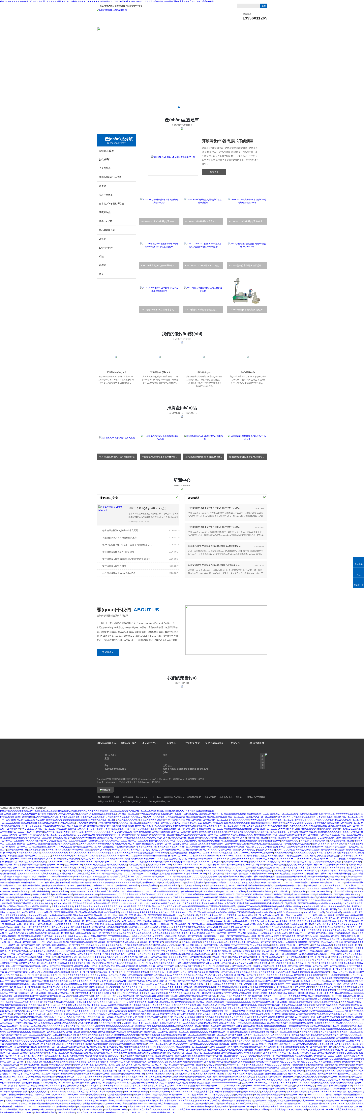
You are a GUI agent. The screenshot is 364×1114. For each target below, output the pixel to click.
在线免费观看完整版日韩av (268, 969)
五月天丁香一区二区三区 (115, 1106)
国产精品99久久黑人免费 (320, 948)
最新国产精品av (106, 1035)
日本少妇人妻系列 (190, 829)
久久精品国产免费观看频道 (188, 903)
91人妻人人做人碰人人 (297, 826)
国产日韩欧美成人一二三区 (179, 1097)
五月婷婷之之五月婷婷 (229, 927)
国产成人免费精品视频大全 (90, 954)
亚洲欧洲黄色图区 (94, 930)
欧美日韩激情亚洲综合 (326, 963)
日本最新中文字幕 (170, 918)
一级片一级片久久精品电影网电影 (140, 829)
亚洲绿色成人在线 (13, 924)
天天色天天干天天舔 (240, 945)
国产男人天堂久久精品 (212, 942)
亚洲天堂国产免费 (84, 1041)
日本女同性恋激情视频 (114, 829)
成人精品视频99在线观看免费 (93, 858)
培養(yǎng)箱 (105, 221)
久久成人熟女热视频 (239, 882)
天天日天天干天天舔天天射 (185, 927)
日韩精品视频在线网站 (157, 978)
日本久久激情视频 (294, 915)
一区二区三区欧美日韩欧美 (285, 835)
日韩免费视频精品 (107, 984)
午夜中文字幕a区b (234, 1035)
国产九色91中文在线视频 (283, 942)
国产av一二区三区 (275, 879)
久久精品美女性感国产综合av (314, 906)
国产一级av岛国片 (232, 1065)
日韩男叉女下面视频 (228, 1044)
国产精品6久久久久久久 (279, 1020)
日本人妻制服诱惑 (106, 846)
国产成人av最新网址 (336, 879)
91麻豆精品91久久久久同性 (198, 861)
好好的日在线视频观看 (15, 1005)
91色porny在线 (13, 912)
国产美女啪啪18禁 (266, 1056)
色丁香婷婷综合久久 (297, 1065)
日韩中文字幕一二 (329, 933)
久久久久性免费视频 (239, 1097)
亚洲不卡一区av (241, 978)
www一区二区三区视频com (104, 1070)
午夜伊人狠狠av (10, 888)
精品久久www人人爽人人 (79, 936)
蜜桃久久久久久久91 (108, 894)
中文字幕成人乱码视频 (334, 915)
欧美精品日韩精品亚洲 (217, 817)
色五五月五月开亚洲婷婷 (286, 1100)
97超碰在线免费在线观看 (61, 915)
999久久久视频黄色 (33, 841)
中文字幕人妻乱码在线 (260, 1014)
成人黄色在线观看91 (320, 972)
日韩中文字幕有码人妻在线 (115, 954)
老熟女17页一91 (197, 993)
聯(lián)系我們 (257, 29)
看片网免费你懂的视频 (42, 846)
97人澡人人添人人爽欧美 (14, 915)
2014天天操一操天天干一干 (228, 933)
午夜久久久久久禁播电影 (334, 1041)
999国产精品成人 (29, 912)
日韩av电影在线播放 (237, 948)
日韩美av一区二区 (190, 867)
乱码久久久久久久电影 (218, 832)
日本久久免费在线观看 (86, 823)
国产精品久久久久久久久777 (321, 1011)
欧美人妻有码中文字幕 (181, 1020)
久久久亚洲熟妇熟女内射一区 (74, 1029)
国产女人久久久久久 (77, 852)
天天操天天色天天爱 (290, 969)
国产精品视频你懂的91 (146, 996)
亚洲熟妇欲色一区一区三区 (181, 1088)
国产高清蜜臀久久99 (68, 957)
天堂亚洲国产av (110, 930)
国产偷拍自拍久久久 (304, 820)
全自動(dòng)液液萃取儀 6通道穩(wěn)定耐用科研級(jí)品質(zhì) (230, 141)
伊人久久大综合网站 (163, 826)
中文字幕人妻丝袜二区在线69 (197, 1070)
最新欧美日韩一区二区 (175, 849)
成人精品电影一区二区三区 (180, 1053)
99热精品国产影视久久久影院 (242, 832)
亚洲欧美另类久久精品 (160, 1005)
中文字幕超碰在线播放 (301, 1020)
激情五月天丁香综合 (77, 1062)
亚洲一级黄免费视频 (149, 885)
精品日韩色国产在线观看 (338, 981)
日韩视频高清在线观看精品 (304, 817)
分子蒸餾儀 (104, 168)
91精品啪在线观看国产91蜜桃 (155, 1088)
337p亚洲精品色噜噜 (187, 963)
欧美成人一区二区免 (206, 1094)
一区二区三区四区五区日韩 (38, 927)
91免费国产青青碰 (220, 1070)
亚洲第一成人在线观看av (128, 885)
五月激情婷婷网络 (21, 996)
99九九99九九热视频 (62, 846)
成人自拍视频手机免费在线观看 (166, 933)
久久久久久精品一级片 (313, 915)
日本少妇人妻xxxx (30, 1109)
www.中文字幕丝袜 (103, 1079)
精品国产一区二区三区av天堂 (254, 1082)
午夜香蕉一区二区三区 (247, 1088)
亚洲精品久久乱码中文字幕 (329, 1079)
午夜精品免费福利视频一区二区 (231, 930)
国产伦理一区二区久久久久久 (38, 855)
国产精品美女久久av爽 (52, 900)
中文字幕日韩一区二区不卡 (44, 876)
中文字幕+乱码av (12, 829)
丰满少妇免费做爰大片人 (62, 906)
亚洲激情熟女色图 (327, 870)
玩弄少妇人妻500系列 (208, 927)
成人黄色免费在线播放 (157, 1053)
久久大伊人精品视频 (123, 832)
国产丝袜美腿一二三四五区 (190, 1029)
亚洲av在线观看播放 (24, 817)
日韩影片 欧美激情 (259, 1020)
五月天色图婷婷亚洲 (178, 852)
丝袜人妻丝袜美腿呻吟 (10, 814)
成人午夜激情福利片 (198, 948)
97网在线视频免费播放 (149, 814)
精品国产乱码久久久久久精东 (241, 858)
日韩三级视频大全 (29, 823)
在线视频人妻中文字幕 (189, 966)
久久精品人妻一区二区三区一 (344, 1050)
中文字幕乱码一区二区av (330, 969)
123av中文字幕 (16, 1073)
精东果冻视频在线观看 (248, 915)
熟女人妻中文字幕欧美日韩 (106, 999)
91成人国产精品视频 (242, 870)
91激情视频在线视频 (116, 888)
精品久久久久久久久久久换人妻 (120, 1026)
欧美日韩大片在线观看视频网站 (19, 978)
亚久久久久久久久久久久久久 (238, 1002)
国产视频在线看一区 (293, 1103)
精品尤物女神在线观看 (60, 882)
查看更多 (214, 172)
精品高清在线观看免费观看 (310, 1041)
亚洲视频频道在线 (269, 906)
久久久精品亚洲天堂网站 (203, 939)
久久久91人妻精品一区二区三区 (225, 849)
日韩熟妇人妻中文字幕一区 (211, 814)
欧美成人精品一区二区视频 (116, 1109)
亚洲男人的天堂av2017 (173, 1017)
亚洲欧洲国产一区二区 (177, 972)
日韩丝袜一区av (149, 930)
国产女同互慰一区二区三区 (265, 829)
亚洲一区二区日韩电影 (181, 832)
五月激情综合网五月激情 (49, 844)
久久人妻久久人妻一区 (171, 906)
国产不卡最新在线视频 (257, 855)
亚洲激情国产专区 (116, 858)
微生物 (102, 186)
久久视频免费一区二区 (137, 1076)
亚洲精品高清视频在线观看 (283, 1014)
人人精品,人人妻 (138, 817)
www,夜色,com (159, 984)
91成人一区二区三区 (327, 909)
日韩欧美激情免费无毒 (107, 823)
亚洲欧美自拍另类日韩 (120, 933)
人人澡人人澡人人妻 (128, 903)
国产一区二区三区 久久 (347, 984)
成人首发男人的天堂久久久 (318, 1050)
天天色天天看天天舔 (62, 978)
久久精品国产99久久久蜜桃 (329, 903)
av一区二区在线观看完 (23, 990)
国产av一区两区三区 (53, 832)
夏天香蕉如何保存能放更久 (342, 1017)
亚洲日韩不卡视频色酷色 (30, 900)
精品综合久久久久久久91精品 (162, 841)
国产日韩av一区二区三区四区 (233, 855)
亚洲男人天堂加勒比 (337, 826)
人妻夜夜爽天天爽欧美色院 (248, 906)
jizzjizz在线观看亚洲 (97, 888)
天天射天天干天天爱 (134, 858)
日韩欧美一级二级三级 (298, 993)
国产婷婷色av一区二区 (176, 951)
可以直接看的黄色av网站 (129, 930)
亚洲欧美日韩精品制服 (222, 951)
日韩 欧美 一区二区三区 (127, 814)
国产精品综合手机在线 (112, 873)
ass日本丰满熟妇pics (175, 861)
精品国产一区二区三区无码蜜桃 (119, 879)
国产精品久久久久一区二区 (60, 951)
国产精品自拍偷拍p (78, 909)
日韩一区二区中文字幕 (252, 1029)
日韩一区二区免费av (224, 963)
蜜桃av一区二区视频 (210, 846)
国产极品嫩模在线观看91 (222, 1041)
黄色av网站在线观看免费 (127, 966)
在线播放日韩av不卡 (350, 1062)
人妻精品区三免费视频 (172, 921)
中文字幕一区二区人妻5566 (260, 936)
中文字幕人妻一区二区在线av (37, 1073)
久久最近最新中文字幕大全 (202, 1062)
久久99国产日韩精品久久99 (342, 1088)
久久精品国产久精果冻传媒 (250, 918)
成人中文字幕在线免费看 (16, 972)
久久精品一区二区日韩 (177, 984)
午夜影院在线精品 (190, 814)
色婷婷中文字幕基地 (144, 826)
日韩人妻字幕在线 (227, 1023)
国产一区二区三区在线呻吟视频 (231, 826)
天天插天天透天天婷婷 (106, 835)
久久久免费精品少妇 (86, 835)
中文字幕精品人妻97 (241, 1020)
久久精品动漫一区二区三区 (259, 948)
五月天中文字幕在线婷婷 (293, 957)
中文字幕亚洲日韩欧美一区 (21, 993)
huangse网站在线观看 (353, 897)
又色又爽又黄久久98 (119, 900)
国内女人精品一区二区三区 (276, 996)
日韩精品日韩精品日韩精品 (330, 897)
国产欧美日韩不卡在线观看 (333, 849)
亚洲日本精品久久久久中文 (221, 984)
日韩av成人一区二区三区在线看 (284, 814)
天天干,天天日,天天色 (217, 948)
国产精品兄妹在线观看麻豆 (183, 1002)
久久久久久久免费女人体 (343, 900)
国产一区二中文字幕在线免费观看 (133, 972)
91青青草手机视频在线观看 (165, 936)
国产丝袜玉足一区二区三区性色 (99, 1008)
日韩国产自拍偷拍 (67, 823)
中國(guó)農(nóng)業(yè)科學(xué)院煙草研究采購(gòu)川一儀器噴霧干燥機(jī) (214, 527)
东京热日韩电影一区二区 (212, 1085)
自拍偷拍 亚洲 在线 (89, 939)
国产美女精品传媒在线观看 (348, 1038)
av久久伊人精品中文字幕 (158, 838)
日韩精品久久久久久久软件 (330, 832)
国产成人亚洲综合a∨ (281, 948)
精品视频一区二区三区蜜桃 (255, 993)
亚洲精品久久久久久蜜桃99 (27, 897)
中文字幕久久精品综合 (323, 1067)
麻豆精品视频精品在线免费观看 (238, 829)
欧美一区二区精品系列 (149, 987)
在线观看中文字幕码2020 (20, 835)
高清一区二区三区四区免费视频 (302, 903)
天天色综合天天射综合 (83, 903)
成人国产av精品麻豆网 (227, 864)
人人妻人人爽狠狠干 (99, 1011)
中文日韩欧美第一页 (43, 978)
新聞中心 (171, 743)
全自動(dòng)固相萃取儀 (111, 203)
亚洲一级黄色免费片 (320, 1017)
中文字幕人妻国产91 (172, 1065)
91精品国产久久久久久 (137, 888)
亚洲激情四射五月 (129, 870)
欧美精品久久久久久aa (109, 855)
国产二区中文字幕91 (16, 1062)
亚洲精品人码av (42, 990)
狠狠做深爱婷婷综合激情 (333, 921)
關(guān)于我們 (128, 29)
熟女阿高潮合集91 (220, 1014)
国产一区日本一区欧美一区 (15, 906)
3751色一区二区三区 (77, 1094)
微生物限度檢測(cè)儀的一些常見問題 (120, 530)
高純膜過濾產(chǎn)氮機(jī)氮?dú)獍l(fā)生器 (161, 457)
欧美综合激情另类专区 (250, 1047)
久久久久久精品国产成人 (133, 1038)
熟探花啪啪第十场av (347, 933)
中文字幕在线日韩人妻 (76, 826)
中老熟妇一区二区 (104, 969)
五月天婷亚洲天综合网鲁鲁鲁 (126, 951)
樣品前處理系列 (107, 230)
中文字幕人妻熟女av (205, 978)
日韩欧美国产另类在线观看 (118, 817)
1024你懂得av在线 (65, 1070)
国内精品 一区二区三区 (350, 1032)
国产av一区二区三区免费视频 (342, 918)
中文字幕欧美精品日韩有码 (248, 909)
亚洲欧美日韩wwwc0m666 (48, 867)
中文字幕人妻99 (334, 954)
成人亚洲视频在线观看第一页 (259, 891)
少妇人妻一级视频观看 (341, 1026)
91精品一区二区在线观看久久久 (79, 861)
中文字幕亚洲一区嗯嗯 (76, 879)
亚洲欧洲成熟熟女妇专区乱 (104, 814)
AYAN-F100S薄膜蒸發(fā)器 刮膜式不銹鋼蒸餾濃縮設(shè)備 (248, 221)
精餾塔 (102, 265)
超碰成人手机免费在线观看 (152, 820)
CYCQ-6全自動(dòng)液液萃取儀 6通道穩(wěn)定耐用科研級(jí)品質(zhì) (160, 265)
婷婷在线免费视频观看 (144, 852)
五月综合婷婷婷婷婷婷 (39, 891)
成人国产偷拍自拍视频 (126, 990)
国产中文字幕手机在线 (50, 858)
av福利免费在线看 (169, 1035)
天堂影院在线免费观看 (188, 996)
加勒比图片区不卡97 (208, 867)
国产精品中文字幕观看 (81, 927)
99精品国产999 (236, 1070)
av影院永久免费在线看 (208, 918)
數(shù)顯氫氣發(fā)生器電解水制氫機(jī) (248, 457)
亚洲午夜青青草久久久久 (115, 897)
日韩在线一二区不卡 (220, 957)
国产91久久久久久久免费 (51, 1026)
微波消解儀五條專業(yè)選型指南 (118, 552)
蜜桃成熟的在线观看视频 (332, 942)
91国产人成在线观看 (238, 885)
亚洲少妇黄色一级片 (272, 918)
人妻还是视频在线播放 (189, 891)
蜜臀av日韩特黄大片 (145, 844)
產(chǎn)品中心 (171, 29)
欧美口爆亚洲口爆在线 (238, 1008)
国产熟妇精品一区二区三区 (12, 832)
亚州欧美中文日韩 (277, 1082)
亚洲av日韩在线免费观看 (39, 960)
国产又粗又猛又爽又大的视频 (235, 1050)
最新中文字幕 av (319, 844)
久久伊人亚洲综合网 (70, 858)
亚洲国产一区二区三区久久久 (256, 1035)
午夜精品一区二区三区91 (343, 948)
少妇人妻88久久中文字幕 (72, 1085)
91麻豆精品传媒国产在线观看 (206, 969)
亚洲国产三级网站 (13, 1100)
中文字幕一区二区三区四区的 (20, 954)
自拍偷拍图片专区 (245, 1100)
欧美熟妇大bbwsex (205, 963)
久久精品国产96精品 (66, 1041)
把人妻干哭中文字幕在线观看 (309, 951)
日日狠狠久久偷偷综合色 (347, 1053)
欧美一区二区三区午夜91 (239, 817)
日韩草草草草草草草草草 (151, 867)
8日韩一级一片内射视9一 (262, 852)
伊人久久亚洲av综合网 (179, 1062)
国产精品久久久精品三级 (263, 1002)
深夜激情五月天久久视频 (309, 829)
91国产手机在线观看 (34, 832)
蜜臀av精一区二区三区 (248, 939)
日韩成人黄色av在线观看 (58, 972)
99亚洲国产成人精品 (245, 1076)
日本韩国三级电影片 (277, 855)
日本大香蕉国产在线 (143, 835)
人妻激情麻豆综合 (96, 841)
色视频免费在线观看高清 (56, 1059)
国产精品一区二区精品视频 (282, 1097)
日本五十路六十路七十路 (273, 954)
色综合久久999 (39, 1032)
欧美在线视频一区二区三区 (106, 903)
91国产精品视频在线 (285, 1056)
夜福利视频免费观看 (31, 1082)
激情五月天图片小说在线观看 (217, 945)
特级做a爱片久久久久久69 (337, 1029)
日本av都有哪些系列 (47, 814)
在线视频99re (177, 873)
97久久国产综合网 (57, 948)
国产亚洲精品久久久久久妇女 (232, 867)
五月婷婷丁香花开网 (22, 903)
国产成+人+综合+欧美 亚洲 (53, 918)
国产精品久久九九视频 (110, 870)
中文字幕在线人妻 (234, 993)
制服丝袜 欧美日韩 (95, 879)
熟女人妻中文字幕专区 (60, 990)
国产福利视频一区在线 (146, 924)
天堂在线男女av (189, 933)
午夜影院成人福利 (247, 969)
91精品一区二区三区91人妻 (342, 972)
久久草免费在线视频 (261, 987)
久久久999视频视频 (238, 1079)
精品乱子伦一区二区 (73, 864)
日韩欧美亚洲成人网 (59, 891)
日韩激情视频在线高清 (240, 1032)
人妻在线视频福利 (83, 885)
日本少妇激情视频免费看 (288, 1047)
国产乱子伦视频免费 (84, 999)
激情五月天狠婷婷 (321, 999)
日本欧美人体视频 (166, 879)
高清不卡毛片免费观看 (195, 882)
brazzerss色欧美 (343, 1011)
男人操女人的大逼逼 (299, 1011)
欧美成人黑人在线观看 (202, 1020)
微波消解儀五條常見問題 (114, 566)
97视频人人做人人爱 (128, 987)
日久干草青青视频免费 (285, 951)
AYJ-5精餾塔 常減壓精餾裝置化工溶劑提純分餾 (204, 309)
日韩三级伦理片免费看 (259, 844)
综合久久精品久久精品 (210, 891)
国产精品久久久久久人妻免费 (51, 1008)
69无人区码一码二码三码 (45, 1070)
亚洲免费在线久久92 (87, 844)
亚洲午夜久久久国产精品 (114, 1044)
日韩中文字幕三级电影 (302, 999)
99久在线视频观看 (125, 835)
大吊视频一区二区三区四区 (104, 885)
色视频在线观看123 (241, 960)
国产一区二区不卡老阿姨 (78, 1011)
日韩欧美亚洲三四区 (137, 1011)
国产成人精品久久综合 (320, 1026)
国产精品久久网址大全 (171, 823)
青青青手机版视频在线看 (186, 909)
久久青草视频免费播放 (218, 1079)
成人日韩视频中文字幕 (149, 882)
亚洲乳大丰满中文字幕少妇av (110, 838)
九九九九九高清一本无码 (211, 876)
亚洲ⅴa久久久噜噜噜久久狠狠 (237, 823)
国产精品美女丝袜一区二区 (299, 924)
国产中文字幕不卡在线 (69, 939)
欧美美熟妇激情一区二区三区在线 (176, 969)
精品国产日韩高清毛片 (42, 894)
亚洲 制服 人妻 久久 (76, 829)
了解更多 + (107, 652)
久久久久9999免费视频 (85, 838)
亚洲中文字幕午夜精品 (25, 999)
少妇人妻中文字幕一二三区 (159, 864)
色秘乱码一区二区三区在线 (190, 924)
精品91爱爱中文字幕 (330, 888)
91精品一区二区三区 (64, 999)
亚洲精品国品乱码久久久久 (76, 1014)
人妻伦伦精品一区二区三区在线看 (185, 838)
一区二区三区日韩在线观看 (55, 829)
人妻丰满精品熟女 (349, 939)
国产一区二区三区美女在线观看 (159, 1073)
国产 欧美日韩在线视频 (200, 957)
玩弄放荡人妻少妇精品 (64, 838)
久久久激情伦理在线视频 (320, 900)
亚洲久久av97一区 (242, 852)
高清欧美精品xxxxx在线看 (17, 1002)
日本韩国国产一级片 (155, 960)
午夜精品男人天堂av (124, 852)
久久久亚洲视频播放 (67, 835)
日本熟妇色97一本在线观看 (297, 1017)
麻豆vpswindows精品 (147, 1103)
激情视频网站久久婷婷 (214, 936)
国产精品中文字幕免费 (188, 981)
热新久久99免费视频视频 (262, 1032)
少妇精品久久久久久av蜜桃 (35, 1097)
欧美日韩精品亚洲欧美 (178, 1082)
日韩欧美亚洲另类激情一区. (168, 829)
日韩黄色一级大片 (210, 1103)
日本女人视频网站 (215, 873)
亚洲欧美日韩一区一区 (71, 912)
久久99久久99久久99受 (313, 912)
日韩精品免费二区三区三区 (54, 975)
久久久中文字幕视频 (101, 849)
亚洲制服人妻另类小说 (160, 873)
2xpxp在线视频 (161, 852)
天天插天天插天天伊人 (62, 855)
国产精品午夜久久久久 (217, 858)
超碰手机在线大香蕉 (24, 1050)
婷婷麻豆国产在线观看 (284, 978)
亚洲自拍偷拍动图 (36, 849)
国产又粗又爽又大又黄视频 (233, 891)
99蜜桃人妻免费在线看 (57, 981)
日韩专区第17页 (314, 885)
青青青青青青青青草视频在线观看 (291, 876)
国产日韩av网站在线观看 (124, 996)
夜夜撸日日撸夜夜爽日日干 (276, 1026)
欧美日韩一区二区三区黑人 (317, 957)
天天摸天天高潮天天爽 (126, 1100)
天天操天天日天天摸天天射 (75, 820)
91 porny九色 (65, 996)
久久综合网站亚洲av (326, 838)
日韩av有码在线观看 (142, 832)
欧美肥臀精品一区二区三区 (346, 817)
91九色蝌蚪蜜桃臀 (276, 823)
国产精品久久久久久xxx (238, 820)
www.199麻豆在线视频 (88, 984)
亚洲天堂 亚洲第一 (157, 1076)
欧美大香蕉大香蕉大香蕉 (96, 1056)
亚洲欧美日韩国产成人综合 (199, 1076)
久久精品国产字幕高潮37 (217, 882)
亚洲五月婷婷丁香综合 (44, 993)
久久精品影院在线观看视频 (211, 1011)
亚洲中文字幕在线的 (222, 1020)
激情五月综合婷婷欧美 (206, 826)
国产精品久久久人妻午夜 (240, 990)
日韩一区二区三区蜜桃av (196, 990)
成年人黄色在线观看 (186, 1014)
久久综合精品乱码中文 (217, 844)
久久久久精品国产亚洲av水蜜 (269, 900)
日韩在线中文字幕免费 (308, 835)
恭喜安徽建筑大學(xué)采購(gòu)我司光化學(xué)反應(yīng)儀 (214, 565)
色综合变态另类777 (153, 1017)
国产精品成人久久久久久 (49, 1085)
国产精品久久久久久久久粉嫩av (99, 832)
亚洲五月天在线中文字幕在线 (298, 861)
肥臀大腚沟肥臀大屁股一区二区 (347, 945)
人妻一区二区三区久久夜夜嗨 (58, 1005)
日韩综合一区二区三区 (179, 1032)
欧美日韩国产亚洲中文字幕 (237, 903)
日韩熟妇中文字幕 (13, 861)
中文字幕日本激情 (95, 829)
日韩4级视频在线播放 (175, 817)
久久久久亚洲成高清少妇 (304, 852)
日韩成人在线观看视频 (117, 1017)
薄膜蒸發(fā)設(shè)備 (110, 177)
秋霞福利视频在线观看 (125, 924)
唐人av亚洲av (84, 814)
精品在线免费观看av (249, 841)
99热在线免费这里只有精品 (131, 1059)
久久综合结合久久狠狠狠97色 (214, 885)
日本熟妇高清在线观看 (190, 930)
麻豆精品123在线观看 (237, 1109)
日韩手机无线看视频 (109, 987)
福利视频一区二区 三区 (199, 852)
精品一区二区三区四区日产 (226, 1056)
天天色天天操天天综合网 (109, 1023)
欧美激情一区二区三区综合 (175, 1041)
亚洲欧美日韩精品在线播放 (301, 1023)
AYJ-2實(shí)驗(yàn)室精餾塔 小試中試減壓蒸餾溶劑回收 (160, 309)
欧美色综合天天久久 (96, 1094)
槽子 (101, 274)
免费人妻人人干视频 (50, 873)
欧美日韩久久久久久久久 (29, 873)
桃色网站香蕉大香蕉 (178, 858)
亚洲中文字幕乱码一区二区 (346, 1044)
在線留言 (235, 29)
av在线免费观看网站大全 (54, 826)
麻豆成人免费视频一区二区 (347, 820)
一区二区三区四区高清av (236, 936)
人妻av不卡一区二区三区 (176, 894)
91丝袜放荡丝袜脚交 (341, 873)
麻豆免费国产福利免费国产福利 (325, 1035)
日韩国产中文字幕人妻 (61, 960)
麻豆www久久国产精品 (284, 960)
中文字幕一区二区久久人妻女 (31, 1056)
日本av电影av (9, 852)
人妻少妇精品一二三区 (73, 832)
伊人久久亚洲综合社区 (321, 1008)
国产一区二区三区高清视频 (319, 891)
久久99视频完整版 (282, 873)
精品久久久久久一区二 (287, 858)
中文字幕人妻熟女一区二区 (172, 882)
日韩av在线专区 (344, 909)
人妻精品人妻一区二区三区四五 (189, 879)
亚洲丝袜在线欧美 (57, 1091)
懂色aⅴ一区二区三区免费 (57, 1053)
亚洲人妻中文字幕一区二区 (78, 918)
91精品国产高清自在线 (74, 897)
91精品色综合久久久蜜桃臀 (83, 990)
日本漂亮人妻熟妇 (71, 1026)
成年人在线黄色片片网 (71, 870)
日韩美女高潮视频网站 (208, 1023)
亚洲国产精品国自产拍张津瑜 (272, 939)
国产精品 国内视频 (27, 963)
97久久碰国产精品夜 (217, 900)
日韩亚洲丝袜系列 (21, 1014)
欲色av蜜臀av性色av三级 (184, 826)
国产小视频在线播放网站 (232, 1053)
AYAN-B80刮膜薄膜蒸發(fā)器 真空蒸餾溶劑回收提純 (160, 221)
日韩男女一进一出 (17, 1094)
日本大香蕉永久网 (323, 873)
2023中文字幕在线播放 (31, 826)
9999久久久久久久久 (74, 1008)
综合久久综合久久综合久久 (19, 876)
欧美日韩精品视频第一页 (316, 918)
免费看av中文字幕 (103, 891)
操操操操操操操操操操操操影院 (161, 1011)
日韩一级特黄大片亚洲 (238, 844)
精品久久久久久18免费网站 (299, 939)
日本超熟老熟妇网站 (81, 1005)
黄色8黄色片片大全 (188, 918)
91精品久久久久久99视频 (276, 1065)
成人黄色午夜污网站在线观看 (49, 820)
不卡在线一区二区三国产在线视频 (180, 1100)
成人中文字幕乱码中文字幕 (303, 894)
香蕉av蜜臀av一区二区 (157, 1106)
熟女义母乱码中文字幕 (236, 838)
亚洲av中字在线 (83, 867)
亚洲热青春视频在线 (137, 1053)
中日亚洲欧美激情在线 (244, 912)
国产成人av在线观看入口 (175, 1067)
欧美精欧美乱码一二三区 (258, 814)
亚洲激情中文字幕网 (352, 861)
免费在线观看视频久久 (23, 1070)
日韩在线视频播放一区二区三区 (33, 1065)
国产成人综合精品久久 (128, 942)
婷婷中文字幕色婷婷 (241, 1062)
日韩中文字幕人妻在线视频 (328, 852)
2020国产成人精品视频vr (159, 1002)
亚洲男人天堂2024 (90, 870)
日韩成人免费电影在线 (78, 981)
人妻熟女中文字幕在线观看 (335, 951)
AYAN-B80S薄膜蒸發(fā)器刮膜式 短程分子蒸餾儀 (204, 221)
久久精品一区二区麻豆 (266, 832)
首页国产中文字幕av (288, 981)
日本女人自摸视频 (67, 1067)
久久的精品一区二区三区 (242, 1106)
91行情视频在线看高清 (204, 987)
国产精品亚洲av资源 (293, 879)
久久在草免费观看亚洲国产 (105, 906)
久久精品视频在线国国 (218, 1059)
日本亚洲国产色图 (198, 888)
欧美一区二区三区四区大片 (275, 1070)
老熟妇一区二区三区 (100, 933)
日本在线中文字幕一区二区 (180, 855)
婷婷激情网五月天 (106, 844)
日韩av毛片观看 (118, 849)
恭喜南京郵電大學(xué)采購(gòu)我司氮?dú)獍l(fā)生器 (214, 546)
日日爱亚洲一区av (129, 1023)
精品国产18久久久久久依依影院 (99, 882)
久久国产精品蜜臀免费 (301, 844)
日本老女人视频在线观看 (264, 966)
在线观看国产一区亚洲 (171, 814)
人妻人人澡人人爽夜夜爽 (149, 903)
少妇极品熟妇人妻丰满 (219, 1032)
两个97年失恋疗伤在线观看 (237, 873)
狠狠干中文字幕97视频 (288, 832)
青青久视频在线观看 (337, 1065)
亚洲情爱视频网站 (196, 894)
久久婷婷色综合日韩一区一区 (113, 1002)
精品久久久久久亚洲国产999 (310, 846)
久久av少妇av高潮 (73, 1088)
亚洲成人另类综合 (276, 861)
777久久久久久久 (306, 990)
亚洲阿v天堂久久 (199, 832)
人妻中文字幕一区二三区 (122, 915)
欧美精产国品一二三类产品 (156, 1032)
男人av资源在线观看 (110, 912)
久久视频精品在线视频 (38, 879)
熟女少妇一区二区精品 (105, 1065)
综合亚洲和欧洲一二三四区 (165, 981)
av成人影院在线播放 (103, 951)
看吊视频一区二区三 (216, 1035)
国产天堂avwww (32, 870)
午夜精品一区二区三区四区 (295, 900)
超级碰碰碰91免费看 (271, 933)
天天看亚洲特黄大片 (290, 841)
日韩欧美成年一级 (231, 876)
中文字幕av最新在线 (348, 855)
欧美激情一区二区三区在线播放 (23, 1020)
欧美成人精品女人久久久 (242, 835)
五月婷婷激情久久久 (248, 1005)
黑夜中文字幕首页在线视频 (172, 990)
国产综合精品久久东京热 (314, 879)
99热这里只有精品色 (124, 846)
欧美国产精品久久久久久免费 (140, 897)
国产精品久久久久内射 (158, 1062)
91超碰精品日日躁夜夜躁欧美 (195, 906)
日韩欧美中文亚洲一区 (27, 844)
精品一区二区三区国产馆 (30, 975)
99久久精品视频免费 (71, 1038)
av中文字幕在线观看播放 (351, 888)
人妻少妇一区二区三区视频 (82, 972)
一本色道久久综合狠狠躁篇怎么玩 (258, 999)
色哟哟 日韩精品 (168, 903)
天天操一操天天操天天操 (99, 909)
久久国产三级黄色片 (47, 1020)
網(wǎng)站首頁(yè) (107, 31)
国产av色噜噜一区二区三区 (259, 942)
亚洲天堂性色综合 (281, 891)
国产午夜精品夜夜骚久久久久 (186, 876)
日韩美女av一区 (119, 891)
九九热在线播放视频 (288, 867)
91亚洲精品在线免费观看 (266, 984)
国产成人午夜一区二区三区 (310, 1100)
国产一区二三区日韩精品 (335, 966)
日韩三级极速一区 (190, 915)
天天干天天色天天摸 (320, 1082)
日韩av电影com (270, 930)
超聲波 (102, 239)
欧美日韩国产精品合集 (102, 867)
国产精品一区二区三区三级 (109, 1073)
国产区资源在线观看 (237, 888)
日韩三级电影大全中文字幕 (198, 849)
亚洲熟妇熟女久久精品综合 (232, 846)
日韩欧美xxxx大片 (218, 921)
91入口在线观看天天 (344, 993)
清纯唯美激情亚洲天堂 (330, 936)
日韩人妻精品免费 (333, 912)
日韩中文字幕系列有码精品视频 (139, 945)
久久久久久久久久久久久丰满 (54, 852)
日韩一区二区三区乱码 (138, 841)
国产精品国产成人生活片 (289, 930)
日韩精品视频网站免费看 (209, 841)
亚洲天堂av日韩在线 (229, 969)
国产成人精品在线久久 (190, 885)
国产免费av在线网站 (316, 876)
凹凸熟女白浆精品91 (33, 1017)
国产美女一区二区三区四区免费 (142, 954)
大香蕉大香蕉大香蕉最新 (123, 826)
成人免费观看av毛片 (258, 882)
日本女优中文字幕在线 (287, 990)
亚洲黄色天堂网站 (281, 870)
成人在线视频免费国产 (83, 951)
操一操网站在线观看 (81, 933)
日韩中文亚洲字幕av (9, 864)
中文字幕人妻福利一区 (198, 984)
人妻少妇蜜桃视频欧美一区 (273, 1091)
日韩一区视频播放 (88, 945)
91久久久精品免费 (69, 844)
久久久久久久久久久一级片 (126, 882)
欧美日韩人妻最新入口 (333, 885)
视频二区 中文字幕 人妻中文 (190, 945)
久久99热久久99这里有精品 (348, 1047)
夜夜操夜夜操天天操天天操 (294, 885)
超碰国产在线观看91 (257, 861)
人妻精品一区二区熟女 (264, 1100)
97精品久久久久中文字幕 (52, 897)
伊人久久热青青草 (29, 814)
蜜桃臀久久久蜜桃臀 (314, 1070)
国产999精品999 (255, 996)
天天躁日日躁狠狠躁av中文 (120, 936)
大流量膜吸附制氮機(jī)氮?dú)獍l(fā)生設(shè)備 (204, 457)
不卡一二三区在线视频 (311, 930)
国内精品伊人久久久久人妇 (86, 894)
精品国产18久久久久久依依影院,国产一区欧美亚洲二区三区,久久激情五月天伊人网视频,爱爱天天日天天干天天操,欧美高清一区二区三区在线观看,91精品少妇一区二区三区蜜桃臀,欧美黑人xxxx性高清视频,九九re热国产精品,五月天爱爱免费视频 (107, 1)
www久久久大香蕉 (252, 1053)
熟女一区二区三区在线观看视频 (303, 909)
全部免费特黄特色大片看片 (99, 826)
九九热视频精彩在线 (76, 1017)
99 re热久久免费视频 (277, 826)
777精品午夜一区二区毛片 (59, 933)
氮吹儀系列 (104, 159)
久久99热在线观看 (296, 1070)
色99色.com (217, 861)
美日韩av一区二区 (133, 1088)
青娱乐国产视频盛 (194, 820)
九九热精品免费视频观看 (215, 1017)
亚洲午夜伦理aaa (285, 975)
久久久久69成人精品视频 (94, 864)
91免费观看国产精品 (18, 951)
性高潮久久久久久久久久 (347, 1023)
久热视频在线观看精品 (217, 888)
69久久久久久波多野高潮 (16, 969)
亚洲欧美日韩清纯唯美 (136, 1044)
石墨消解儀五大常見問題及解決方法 (119, 537)
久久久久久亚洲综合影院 (226, 939)
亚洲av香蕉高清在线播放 (347, 838)
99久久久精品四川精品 (310, 933)
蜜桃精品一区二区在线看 (39, 921)
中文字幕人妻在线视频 (346, 1109)
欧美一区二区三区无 (39, 1014)
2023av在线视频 (68, 867)
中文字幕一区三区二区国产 (291, 921)
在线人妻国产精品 (212, 879)
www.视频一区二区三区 (81, 849)
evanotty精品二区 (327, 814)
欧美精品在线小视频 (79, 1053)
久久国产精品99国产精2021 (61, 885)
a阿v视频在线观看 (16, 855)
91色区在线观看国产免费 (149, 969)
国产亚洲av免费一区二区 (146, 879)
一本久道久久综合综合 (141, 876)
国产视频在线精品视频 (69, 817)
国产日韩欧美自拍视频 (31, 936)
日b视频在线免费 (208, 930)
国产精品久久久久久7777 (75, 900)
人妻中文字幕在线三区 (330, 835)
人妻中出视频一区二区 (350, 823)
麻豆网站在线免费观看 (47, 963)
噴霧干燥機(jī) (106, 195)
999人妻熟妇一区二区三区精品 (312, 981)
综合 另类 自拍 (25, 948)
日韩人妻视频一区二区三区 (105, 942)
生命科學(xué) (106, 247)
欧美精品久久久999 (163, 897)
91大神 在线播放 (86, 957)
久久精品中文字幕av (330, 1002)
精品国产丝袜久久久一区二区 (112, 939)
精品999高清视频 (300, 927)
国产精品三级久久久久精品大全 (192, 835)
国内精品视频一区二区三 (298, 855)
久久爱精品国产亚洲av (48, 823)
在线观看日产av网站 (13, 1097)
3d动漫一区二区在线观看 (131, 975)
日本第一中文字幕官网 (288, 984)
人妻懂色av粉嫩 (129, 1047)
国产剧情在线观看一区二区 (85, 846)
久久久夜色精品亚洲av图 (314, 1103)
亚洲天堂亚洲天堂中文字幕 (38, 909)
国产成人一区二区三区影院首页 (304, 870)
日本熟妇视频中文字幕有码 (274, 924)
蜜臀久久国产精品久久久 (285, 936)
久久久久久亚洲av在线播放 (335, 930)
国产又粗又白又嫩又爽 (117, 864)
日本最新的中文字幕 (31, 918)
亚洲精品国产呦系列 (137, 864)
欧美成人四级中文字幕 (21, 1103)
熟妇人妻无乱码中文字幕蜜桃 (299, 864)
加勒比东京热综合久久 (251, 933)
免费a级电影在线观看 (164, 939)
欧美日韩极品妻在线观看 (235, 814)
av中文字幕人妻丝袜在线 (20, 894)
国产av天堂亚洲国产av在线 (46, 817)
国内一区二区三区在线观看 (323, 1038)
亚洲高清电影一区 (309, 897)
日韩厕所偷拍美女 (261, 963)
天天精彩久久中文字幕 (120, 876)
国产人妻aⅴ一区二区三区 (98, 900)
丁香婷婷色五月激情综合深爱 (326, 823)
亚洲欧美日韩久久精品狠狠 (307, 882)
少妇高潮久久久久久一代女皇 (67, 924)
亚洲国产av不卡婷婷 (208, 915)
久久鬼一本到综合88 (102, 1050)
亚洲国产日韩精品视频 (213, 823)
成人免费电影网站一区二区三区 (19, 930)
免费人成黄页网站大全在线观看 (326, 939)
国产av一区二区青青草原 (219, 835)
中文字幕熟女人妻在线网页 (106, 957)
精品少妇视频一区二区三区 (211, 829)
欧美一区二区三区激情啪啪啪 (239, 894)
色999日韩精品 (60, 1094)
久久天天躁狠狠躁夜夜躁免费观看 (327, 861)
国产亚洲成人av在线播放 (93, 1038)
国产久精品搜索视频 (75, 1082)
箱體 (101, 256)
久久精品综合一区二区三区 (341, 841)
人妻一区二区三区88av (82, 960)
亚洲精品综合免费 (38, 981)
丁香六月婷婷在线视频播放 (278, 888)
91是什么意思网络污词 (128, 1067)
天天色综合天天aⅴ (157, 972)
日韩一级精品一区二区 (277, 903)
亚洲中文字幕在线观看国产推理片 (313, 867)
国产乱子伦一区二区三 (162, 876)
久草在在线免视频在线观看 (266, 1106)
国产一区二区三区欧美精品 (261, 978)
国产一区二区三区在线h (33, 1035)
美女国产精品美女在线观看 (85, 855)
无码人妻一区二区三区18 (199, 1041)
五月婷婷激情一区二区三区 (307, 942)
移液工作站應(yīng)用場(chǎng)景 (148, 508)
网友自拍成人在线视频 (82, 1050)
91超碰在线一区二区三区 (195, 873)
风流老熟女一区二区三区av (332, 882)
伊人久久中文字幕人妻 (29, 1044)
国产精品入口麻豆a (269, 867)
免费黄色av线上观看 (309, 814)
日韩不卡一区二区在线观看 (298, 1082)
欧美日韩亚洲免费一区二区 (151, 966)
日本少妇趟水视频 (325, 1044)
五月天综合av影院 (98, 981)
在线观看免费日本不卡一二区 (72, 930)
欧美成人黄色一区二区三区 (45, 835)
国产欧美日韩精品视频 (344, 1067)
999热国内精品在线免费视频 (119, 963)
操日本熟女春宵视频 (41, 1103)
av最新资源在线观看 (172, 867)
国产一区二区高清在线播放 (57, 849)
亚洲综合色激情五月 (255, 1011)
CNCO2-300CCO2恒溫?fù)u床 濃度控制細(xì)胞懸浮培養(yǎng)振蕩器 (204, 265)
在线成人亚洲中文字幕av (289, 906)
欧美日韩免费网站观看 (299, 1026)
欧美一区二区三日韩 (222, 954)
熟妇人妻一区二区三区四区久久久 (191, 844)
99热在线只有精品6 (83, 876)
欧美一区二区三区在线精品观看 (267, 957)
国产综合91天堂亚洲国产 (224, 1076)
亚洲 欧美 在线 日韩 (205, 933)
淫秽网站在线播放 (256, 885)
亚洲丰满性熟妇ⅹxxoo (261, 1062)
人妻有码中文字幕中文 (165, 844)
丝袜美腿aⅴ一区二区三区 (68, 945)
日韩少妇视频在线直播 (256, 879)
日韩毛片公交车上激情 (342, 1008)
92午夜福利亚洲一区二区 (145, 846)
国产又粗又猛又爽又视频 (158, 1020)
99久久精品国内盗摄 (53, 841)
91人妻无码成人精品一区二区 (101, 820)
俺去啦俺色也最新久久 (161, 1079)
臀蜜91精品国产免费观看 (34, 1053)
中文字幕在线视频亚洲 (213, 924)
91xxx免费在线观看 (141, 1079)
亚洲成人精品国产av (228, 918)
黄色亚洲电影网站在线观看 (314, 954)
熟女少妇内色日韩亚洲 (234, 1073)
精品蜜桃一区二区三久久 (83, 921)
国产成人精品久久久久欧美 (127, 820)
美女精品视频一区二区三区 (281, 820)
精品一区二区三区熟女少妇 (145, 963)
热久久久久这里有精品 (155, 861)
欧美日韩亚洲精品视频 (196, 817)
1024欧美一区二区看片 (196, 900)
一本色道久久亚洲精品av (37, 915)
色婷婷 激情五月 (253, 867)
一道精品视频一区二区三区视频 (35, 882)
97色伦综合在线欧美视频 (351, 829)
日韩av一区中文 (321, 864)
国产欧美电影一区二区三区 (215, 820)
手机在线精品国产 (65, 876)
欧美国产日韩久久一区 (121, 909)
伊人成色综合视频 (292, 897)
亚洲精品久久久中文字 (280, 1035)
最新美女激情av (69, 987)
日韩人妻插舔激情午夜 (75, 1044)
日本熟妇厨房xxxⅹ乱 (308, 984)
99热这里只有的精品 (318, 826)
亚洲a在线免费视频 (345, 870)
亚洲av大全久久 (167, 987)
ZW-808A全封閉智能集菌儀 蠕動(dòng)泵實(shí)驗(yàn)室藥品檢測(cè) (248, 309)
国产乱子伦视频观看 (161, 832)
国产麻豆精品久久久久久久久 (344, 924)
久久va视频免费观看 (209, 897)
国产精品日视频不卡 (335, 876)
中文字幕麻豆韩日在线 (192, 823)
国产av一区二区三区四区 (181, 1091)
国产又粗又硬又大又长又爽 (30, 888)
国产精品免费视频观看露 (221, 852)
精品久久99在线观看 (62, 903)
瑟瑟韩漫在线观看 (351, 960)
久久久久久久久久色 (304, 960)
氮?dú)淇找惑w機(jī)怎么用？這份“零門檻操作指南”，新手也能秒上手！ (129, 544)
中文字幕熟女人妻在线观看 (131, 999)
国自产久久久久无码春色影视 (100, 852)
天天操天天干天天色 (330, 829)
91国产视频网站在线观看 (81, 942)
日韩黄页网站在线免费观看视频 (324, 855)
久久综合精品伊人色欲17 (190, 1103)
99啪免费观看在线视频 (50, 987)
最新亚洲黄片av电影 (150, 823)
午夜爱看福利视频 (267, 876)
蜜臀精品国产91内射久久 (88, 987)
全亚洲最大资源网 (259, 823)
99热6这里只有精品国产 (168, 930)
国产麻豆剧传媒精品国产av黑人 (198, 954)
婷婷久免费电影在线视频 (134, 960)
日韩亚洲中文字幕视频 (258, 1109)
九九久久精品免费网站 (187, 841)
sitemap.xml (111, 782)
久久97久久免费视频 (155, 817)
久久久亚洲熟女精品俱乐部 (341, 1059)
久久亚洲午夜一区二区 (61, 921)
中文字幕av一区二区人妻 (45, 954)
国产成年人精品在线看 (141, 933)
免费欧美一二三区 (166, 912)
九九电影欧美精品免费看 (30, 864)
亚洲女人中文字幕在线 (157, 900)
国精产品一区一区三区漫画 (263, 817)
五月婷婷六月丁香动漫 (280, 844)
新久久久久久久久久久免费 (81, 1097)
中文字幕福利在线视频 (168, 1103)
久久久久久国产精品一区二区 (136, 873)
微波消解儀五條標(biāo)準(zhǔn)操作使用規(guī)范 (126, 559)
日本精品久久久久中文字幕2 (74, 888)
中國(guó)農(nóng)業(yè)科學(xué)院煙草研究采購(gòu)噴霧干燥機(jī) (214, 508)
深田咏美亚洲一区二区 (17, 849)
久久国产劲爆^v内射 (134, 948)
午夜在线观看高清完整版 (318, 1088)
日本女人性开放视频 (191, 846)
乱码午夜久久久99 (227, 909)
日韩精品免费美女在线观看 (308, 849)
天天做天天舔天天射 (37, 972)
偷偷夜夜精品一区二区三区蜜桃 (104, 1059)
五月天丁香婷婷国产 (18, 960)
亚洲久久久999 (39, 942)
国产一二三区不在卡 (228, 915)
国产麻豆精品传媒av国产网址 (272, 915)
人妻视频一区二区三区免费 (151, 942)
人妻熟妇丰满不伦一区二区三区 (209, 1073)
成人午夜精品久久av (155, 849)
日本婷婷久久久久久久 (239, 1014)
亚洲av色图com (215, 1038)
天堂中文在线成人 (82, 993)
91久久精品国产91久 (302, 945)
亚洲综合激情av (107, 924)
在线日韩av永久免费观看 (303, 873)
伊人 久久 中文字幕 (176, 900)
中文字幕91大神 (283, 817)
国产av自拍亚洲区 (283, 999)
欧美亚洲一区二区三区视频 (83, 1100)
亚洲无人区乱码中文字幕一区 (129, 993)
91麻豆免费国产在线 (197, 858)
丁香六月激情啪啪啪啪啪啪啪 (165, 891)
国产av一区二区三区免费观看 (333, 858)
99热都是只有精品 (113, 1038)
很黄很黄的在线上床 (16, 909)
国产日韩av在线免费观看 (204, 999)
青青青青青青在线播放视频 (348, 814)
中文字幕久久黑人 (248, 849)
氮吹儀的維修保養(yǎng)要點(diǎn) (118, 573)
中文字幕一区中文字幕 (63, 894)
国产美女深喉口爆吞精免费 (190, 870)
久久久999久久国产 (184, 912)
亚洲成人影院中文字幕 (82, 996)
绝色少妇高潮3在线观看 (335, 846)
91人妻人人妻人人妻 (225, 1094)
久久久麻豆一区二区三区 (129, 823)
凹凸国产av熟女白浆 (308, 832)
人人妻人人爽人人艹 (39, 1091)
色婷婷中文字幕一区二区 (20, 846)
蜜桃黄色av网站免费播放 (213, 903)
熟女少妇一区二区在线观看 (285, 846)
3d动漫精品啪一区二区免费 (132, 861)
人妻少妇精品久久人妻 (111, 1047)
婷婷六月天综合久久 (129, 912)
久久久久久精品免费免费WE (156, 999)
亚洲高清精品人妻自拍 (38, 885)
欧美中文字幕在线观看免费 (103, 918)
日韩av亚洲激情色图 (66, 1112)
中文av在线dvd (288, 1005)
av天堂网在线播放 (19, 921)
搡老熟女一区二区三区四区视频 (148, 915)
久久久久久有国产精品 (179, 957)
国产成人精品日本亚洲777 (169, 846)
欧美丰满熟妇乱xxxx (208, 981)
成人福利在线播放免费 (256, 826)
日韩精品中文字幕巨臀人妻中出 (314, 841)
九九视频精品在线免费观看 (15, 838)
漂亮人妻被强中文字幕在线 (149, 921)
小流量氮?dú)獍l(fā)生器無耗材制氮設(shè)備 (118, 457)
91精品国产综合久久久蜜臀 (34, 861)
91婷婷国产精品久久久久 (327, 1005)
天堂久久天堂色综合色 (208, 909)
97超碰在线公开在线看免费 (316, 1059)
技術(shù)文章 (193, 29)
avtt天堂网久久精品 (290, 933)
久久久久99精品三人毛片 (340, 906)
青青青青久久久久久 (199, 1032)
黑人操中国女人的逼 (26, 820)
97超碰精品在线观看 (117, 1005)
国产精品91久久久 (21, 1041)
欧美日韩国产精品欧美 (328, 1032)
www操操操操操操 (258, 903)
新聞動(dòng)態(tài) (150, 29)
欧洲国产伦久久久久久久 (135, 838)
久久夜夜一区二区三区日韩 (165, 835)
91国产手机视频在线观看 (138, 1005)
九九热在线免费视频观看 (216, 1008)
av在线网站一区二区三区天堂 (126, 867)
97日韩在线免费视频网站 (280, 927)
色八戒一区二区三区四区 (104, 1041)
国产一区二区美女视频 (46, 945)
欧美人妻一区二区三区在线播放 (21, 867)
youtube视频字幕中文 (175, 820)
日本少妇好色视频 (325, 817)
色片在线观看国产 (135, 1032)
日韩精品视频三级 (101, 876)
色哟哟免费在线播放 (263, 835)
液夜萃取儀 (104, 212)
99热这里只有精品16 (257, 921)
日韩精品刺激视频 (97, 948)
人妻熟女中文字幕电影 (302, 987)
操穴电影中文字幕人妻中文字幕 (247, 951)
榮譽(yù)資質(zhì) (214, 29)
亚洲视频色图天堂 (168, 1023)
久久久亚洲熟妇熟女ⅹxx (269, 841)
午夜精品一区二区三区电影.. (40, 838)
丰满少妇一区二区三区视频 (156, 858)
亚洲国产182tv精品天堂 (345, 996)
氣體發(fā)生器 (106, 150)
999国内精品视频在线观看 (51, 1044)
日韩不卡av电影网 (313, 921)
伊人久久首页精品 (138, 900)
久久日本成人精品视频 (21, 942)
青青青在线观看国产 (259, 820)
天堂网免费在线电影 (52, 888)
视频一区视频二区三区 (257, 838)
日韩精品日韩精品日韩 (67, 814)
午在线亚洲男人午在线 (215, 894)
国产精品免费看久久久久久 (19, 1032)
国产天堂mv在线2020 (66, 954)
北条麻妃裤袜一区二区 (317, 1065)
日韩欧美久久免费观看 (324, 820)
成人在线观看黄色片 (230, 841)
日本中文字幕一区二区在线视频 (241, 900)
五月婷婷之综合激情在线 (41, 1002)
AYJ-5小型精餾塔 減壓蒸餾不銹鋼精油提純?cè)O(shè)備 (248, 265)
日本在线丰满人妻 (102, 915)
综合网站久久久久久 (177, 1106)
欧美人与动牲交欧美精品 (87, 1103)
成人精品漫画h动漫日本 (277, 1023)
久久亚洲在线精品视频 (99, 1032)
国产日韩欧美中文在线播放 (86, 1020)
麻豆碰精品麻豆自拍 (91, 912)
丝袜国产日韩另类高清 (17, 879)
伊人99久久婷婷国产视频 (198, 1106)
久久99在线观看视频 (305, 1005)
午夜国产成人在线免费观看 (93, 817)
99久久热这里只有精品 (31, 829)
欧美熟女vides (77, 882)
